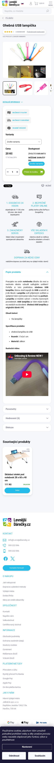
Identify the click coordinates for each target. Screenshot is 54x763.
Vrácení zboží (8, 658)
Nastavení (27, 747)
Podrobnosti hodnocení (35, 32)
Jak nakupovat (9, 582)
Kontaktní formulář (17, 568)
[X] (12, 558)
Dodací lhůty (8, 596)
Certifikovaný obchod (12, 625)
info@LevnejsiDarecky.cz (19, 540)
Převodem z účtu (10, 670)
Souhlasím (40, 755)
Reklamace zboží (10, 654)
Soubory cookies (10, 645)
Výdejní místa (8, 591)
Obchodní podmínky (11, 636)
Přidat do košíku (31, 172)
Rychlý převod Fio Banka (13, 674)
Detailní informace (11, 102)
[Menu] (50, 3)
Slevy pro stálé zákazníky (13, 600)
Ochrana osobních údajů (13, 641)
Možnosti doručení (20, 120)
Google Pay (8, 678)
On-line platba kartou (12, 687)
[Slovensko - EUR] (22, 3)
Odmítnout (14, 755)
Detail (17, 490)
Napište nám (8, 616)
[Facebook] (5, 558)
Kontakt (6, 611)
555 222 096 (13, 545)
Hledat (47, 11)
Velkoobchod (8, 620)
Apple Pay (7, 683)
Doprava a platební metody (14, 587)
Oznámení (7, 649)
